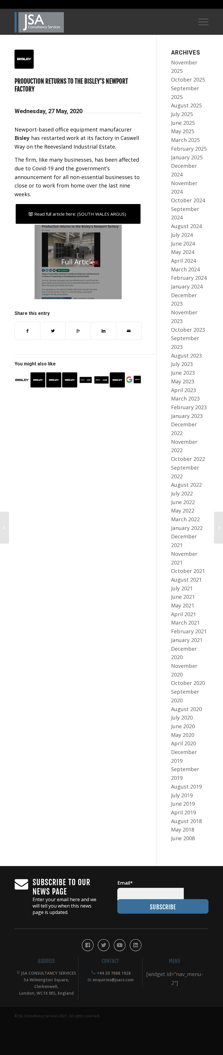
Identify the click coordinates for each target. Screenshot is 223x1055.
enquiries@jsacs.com (113, 979)
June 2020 (183, 726)
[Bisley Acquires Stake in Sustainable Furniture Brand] (101, 379)
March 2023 (185, 398)
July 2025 (182, 114)
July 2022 (182, 493)
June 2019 (183, 803)
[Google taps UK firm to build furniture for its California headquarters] (133, 379)
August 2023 (186, 355)
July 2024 (182, 234)
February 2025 (189, 148)
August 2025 (186, 105)
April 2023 (183, 390)
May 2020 (182, 734)
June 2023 (183, 372)
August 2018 (186, 821)
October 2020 (188, 682)
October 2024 (188, 200)
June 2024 (183, 243)
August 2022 (186, 484)
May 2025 (182, 131)
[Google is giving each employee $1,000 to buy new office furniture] (218, 528)
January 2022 (187, 527)
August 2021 (186, 579)
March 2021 (185, 622)
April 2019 (183, 812)
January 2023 (187, 415)
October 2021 (188, 570)
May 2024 (182, 251)
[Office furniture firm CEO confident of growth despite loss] (117, 379)
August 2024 (186, 226)
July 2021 (182, 588)
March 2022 (185, 519)
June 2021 (183, 596)
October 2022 (188, 458)
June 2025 (183, 122)
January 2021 (187, 639)
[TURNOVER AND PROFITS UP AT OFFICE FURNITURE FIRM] (69, 379)
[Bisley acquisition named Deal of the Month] (85, 379)
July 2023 (182, 363)
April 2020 (183, 743)
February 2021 (189, 631)
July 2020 (182, 717)
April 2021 (183, 614)
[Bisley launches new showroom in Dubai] (38, 379)
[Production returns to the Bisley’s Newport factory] (78, 59)
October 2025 (188, 79)
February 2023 (189, 407)
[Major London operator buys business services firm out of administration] (4, 528)
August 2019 (186, 786)
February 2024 (189, 277)
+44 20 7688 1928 (114, 973)
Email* (125, 882)
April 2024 (183, 260)
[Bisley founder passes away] (53, 379)
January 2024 (187, 286)
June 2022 (183, 502)
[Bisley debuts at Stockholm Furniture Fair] (22, 379)
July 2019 (182, 795)
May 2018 (182, 829)
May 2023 (182, 381)
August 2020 (186, 709)
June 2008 (183, 838)
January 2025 (187, 157)
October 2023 (188, 329)
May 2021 (182, 605)
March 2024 (185, 269)
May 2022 (182, 510)
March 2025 (185, 139)
